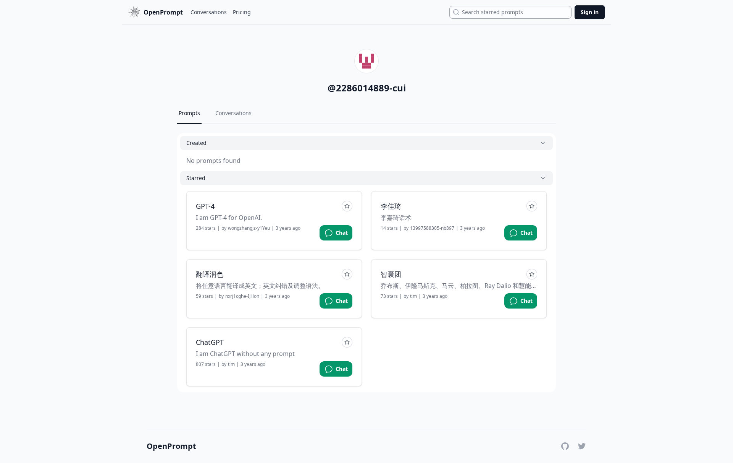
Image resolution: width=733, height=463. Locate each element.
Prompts (189, 113)
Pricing (242, 12)
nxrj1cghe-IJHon (242, 296)
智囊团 (391, 274)
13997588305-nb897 (432, 228)
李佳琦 (391, 206)
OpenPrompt (171, 446)
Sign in (590, 12)
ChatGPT (210, 342)
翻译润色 (209, 274)
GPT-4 (205, 206)
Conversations (209, 12)
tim (413, 296)
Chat (342, 232)
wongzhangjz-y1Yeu (249, 228)
